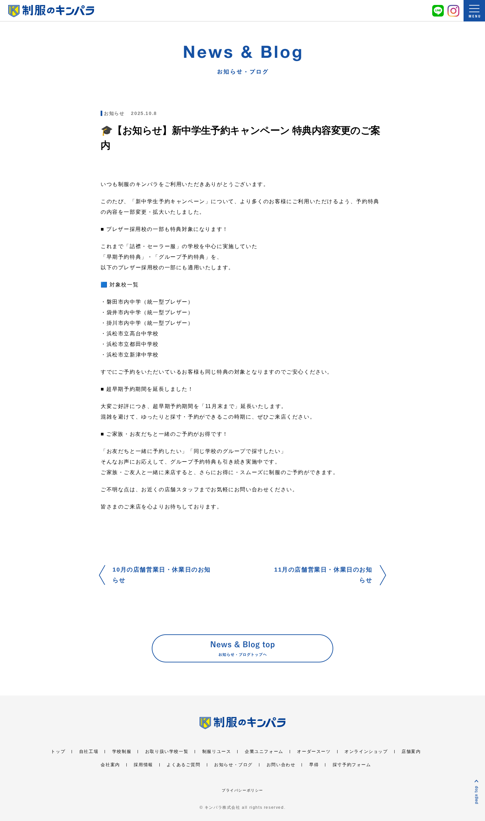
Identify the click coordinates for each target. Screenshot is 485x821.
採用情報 (143, 764)
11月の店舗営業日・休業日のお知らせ (323, 574)
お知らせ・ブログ (233, 764)
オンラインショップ (366, 751)
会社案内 (110, 764)
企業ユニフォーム (264, 751)
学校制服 (121, 751)
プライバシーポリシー (242, 790)
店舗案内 (411, 751)
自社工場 (88, 751)
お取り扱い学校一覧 (166, 751)
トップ (58, 751)
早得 (314, 764)
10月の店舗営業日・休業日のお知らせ (162, 574)
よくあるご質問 (183, 764)
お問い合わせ (281, 764)
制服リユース (216, 751)
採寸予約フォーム (352, 764)
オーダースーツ (314, 751)
